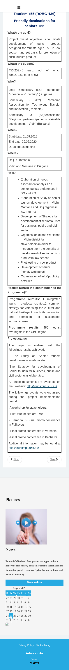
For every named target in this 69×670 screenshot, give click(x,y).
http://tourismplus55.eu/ (42, 386)
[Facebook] (11, 490)
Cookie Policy (43, 645)
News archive (34, 582)
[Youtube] (38, 490)
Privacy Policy (26, 645)
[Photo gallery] (34, 526)
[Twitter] (25, 490)
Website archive (34, 653)
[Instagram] (52, 490)
